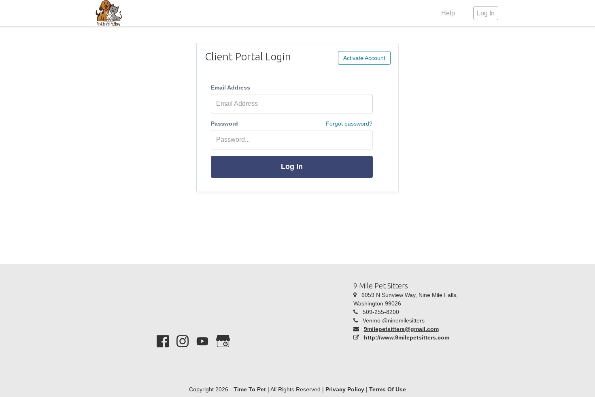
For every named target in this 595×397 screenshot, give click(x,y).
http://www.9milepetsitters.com (406, 337)
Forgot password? (349, 123)
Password (224, 123)
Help (448, 13)
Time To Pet (250, 389)
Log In (292, 166)
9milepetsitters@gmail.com (401, 329)
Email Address (230, 87)
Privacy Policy (344, 389)
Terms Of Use (387, 389)
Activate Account (364, 58)
